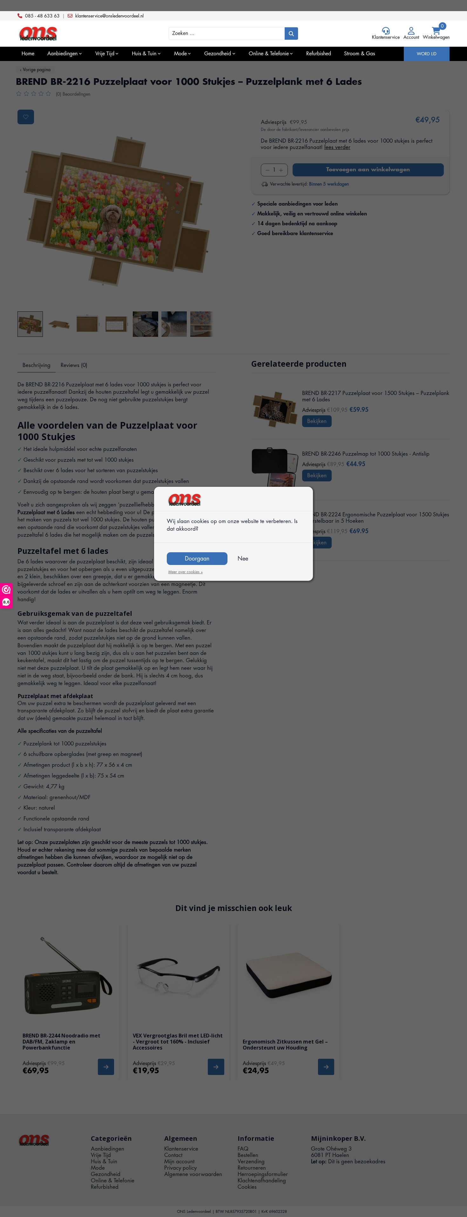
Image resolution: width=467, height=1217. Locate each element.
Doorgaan (197, 558)
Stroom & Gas (359, 53)
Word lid (427, 54)
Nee (243, 558)
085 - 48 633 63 (42, 16)
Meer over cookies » (185, 572)
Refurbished (318, 53)
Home (28, 53)
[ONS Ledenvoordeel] (71, 33)
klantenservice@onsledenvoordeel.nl (109, 16)
